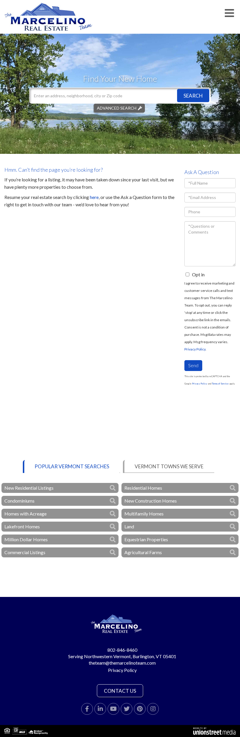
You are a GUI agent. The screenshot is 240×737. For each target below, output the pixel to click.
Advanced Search (116, 107)
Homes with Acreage (25, 513)
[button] (193, 95)
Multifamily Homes (144, 513)
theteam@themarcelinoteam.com (122, 662)
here (94, 197)
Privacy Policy (194, 349)
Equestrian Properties (146, 539)
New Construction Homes (150, 500)
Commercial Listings (24, 552)
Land (129, 526)
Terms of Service (220, 383)
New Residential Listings (29, 488)
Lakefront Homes (22, 526)
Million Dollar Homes (26, 539)
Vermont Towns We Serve (169, 466)
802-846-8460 (122, 650)
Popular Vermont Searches (72, 466)
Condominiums (19, 500)
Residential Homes (143, 488)
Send (193, 365)
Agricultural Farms (143, 552)
